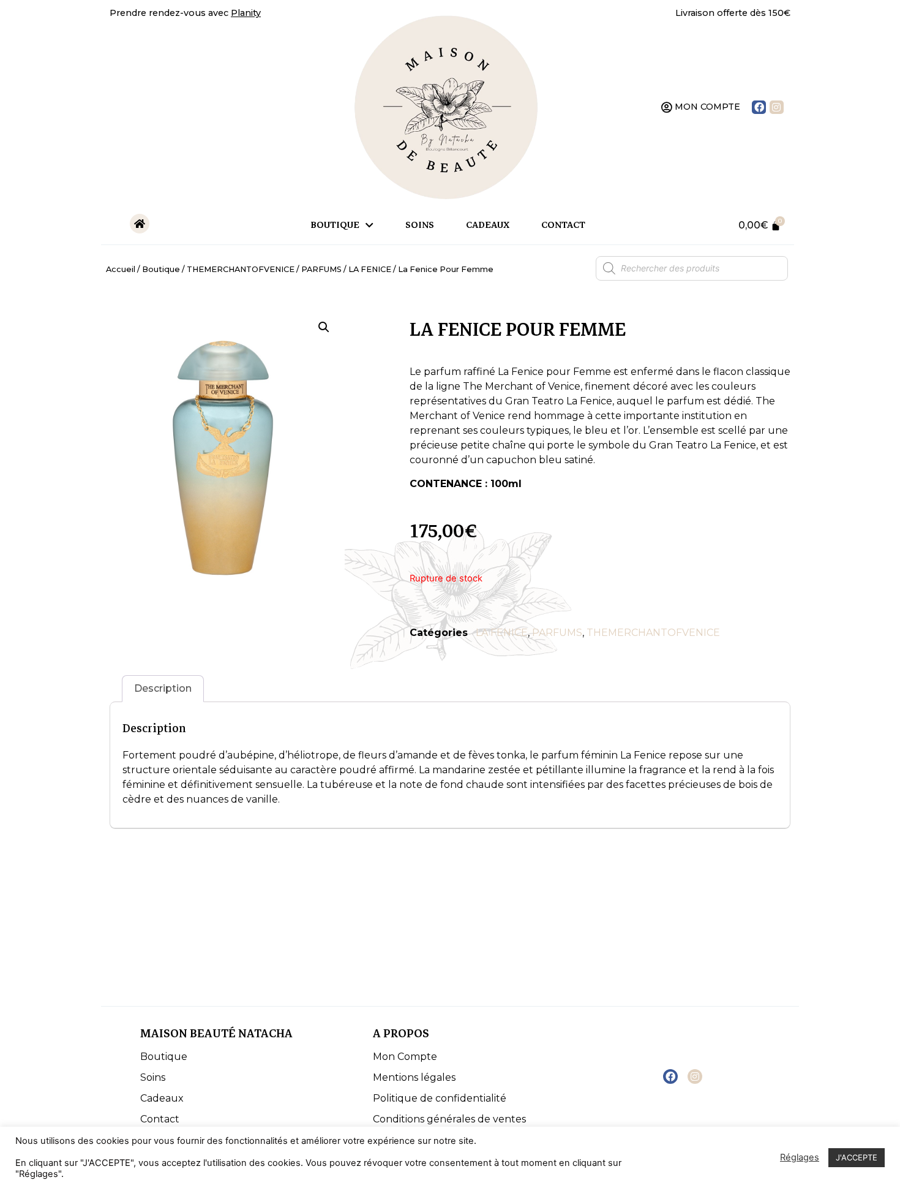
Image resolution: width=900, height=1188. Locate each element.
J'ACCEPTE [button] (856, 1157)
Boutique (334, 225)
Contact (563, 225)
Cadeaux (487, 225)
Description (163, 688)
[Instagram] (777, 107)
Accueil (120, 269)
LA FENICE (369, 269)
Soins (419, 225)
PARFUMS (321, 269)
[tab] (163, 688)
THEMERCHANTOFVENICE (240, 269)
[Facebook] (759, 107)
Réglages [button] (799, 1157)
